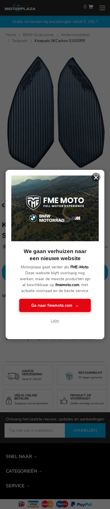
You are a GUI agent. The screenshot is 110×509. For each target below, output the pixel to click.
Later (55, 320)
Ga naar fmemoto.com (55, 305)
